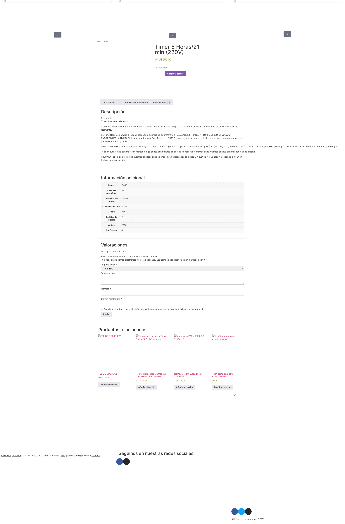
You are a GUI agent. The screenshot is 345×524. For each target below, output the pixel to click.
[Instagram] (126, 461)
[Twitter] (241, 511)
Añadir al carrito (175, 73)
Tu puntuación (109, 265)
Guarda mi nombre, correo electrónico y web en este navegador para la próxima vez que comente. (154, 309)
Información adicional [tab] (136, 102)
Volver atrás (103, 41)
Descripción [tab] (109, 102)
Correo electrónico (111, 299)
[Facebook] (119, 461)
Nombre (106, 289)
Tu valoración (109, 273)
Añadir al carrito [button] (109, 384)
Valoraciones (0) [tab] (161, 102)
